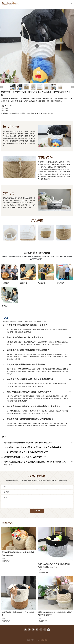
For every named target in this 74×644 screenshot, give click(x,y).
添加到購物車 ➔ (7, 561)
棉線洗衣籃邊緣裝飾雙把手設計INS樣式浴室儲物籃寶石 (55, 614)
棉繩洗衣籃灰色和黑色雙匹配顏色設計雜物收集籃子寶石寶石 (54, 565)
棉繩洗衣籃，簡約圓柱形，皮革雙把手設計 (17, 614)
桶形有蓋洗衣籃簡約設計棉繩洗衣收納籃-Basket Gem (17, 554)
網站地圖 (44, 640)
